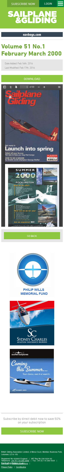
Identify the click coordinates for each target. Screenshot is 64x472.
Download (32, 79)
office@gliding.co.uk (15, 463)
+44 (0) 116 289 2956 (20, 460)
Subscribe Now (23, 4)
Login (48, 3)
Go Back (32, 235)
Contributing (21, 467)
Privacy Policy (6, 467)
